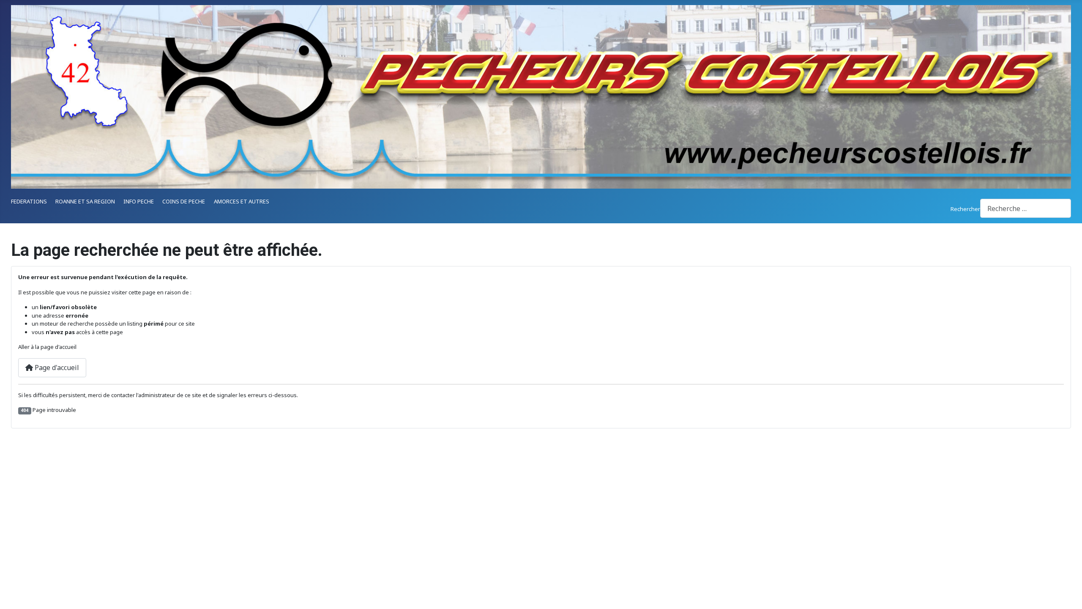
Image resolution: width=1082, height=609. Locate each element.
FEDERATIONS (29, 201)
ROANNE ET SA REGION (85, 201)
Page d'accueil (56, 367)
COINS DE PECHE (183, 201)
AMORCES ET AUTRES (241, 201)
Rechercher (965, 209)
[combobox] (1025, 208)
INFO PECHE (138, 201)
